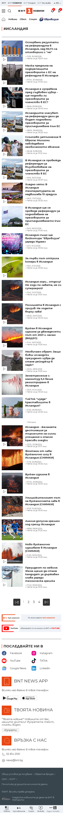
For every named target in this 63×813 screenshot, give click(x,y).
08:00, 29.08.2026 (34, 131)
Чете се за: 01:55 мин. (37, 345)
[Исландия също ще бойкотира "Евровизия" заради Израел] (12, 244)
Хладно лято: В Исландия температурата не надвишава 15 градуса (41, 189)
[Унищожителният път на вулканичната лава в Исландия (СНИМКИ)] (12, 507)
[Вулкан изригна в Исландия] (12, 483)
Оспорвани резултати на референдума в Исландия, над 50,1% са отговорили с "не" (42, 47)
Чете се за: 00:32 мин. (37, 201)
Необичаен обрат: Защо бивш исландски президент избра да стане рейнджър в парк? (43, 358)
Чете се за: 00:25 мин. (37, 392)
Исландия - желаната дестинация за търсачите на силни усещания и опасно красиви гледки (40, 433)
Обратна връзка (44, 774)
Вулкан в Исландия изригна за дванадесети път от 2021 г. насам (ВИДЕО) (43, 333)
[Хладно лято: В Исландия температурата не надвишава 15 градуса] (12, 193)
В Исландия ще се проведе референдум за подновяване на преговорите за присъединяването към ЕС (42, 216)
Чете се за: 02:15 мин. (37, 587)
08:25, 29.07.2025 (34, 316)
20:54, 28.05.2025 (34, 369)
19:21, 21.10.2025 (33, 266)
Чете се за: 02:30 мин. (37, 412)
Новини (12, 19)
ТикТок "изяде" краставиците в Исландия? (37, 402)
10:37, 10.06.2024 (34, 509)
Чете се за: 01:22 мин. (37, 153)
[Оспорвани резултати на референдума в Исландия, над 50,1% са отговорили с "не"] (12, 51)
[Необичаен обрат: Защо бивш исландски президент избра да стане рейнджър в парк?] (12, 361)
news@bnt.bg (14, 760)
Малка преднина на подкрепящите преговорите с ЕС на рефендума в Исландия (41, 70)
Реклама (31, 422)
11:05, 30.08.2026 (34, 57)
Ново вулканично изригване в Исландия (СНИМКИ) (41, 548)
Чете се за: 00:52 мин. (37, 248)
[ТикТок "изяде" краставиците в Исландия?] (12, 408)
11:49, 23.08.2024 (34, 462)
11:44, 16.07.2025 (34, 343)
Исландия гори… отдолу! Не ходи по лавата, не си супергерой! (43, 285)
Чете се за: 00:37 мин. (37, 180)
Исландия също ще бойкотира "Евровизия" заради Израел (42, 238)
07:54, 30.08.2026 (34, 80)
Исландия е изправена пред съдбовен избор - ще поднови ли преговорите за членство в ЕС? (41, 95)
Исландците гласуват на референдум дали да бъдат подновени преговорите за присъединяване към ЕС (42, 119)
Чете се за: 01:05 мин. (37, 557)
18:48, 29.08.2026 (34, 106)
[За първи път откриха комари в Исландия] (12, 267)
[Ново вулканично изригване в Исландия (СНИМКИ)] (12, 553)
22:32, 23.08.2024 (34, 445)
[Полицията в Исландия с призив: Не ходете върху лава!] (12, 314)
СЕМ (4, 779)
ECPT (12, 779)
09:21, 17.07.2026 (34, 199)
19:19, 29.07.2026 (34, 178)
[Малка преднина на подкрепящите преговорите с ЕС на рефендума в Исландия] (12, 74)
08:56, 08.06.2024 (34, 529)
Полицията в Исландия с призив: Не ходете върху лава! (43, 308)
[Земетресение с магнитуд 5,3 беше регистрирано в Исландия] (12, 385)
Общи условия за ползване (17, 774)
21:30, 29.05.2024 (34, 555)
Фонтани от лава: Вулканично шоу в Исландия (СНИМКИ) (39, 454)
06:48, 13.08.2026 (34, 151)
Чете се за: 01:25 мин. (37, 531)
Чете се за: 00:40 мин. (37, 109)
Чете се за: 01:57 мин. (37, 295)
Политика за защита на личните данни (25, 784)
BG (57, 3)
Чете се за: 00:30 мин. (37, 133)
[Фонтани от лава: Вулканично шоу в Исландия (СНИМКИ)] (12, 460)
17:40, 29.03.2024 (34, 585)
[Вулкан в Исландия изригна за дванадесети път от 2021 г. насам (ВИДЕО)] (12, 337)
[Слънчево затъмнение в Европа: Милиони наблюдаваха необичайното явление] (12, 146)
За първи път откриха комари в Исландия (42, 260)
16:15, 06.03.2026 (34, 229)
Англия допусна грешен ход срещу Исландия (42, 522)
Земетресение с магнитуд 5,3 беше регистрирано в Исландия (39, 380)
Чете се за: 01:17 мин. (37, 446)
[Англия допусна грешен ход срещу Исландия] (12, 530)
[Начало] (4, 19)
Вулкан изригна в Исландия (37, 476)
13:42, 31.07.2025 (34, 293)
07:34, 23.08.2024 (34, 482)
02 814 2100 (13, 754)
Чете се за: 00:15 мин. (37, 511)
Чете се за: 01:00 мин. (37, 82)
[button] (53, 809)
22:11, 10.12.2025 (33, 246)
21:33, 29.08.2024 (34, 410)
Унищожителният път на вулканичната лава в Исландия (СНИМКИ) (42, 501)
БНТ (4, 3)
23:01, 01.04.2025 (34, 390)
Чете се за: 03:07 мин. (37, 59)
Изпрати (10, 730)
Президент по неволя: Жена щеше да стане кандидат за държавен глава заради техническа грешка (42, 574)
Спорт (33, 19)
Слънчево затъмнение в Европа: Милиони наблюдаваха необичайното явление (43, 141)
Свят (23, 19)
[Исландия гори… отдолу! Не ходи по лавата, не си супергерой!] (12, 291)
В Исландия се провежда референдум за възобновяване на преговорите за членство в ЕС (43, 167)
